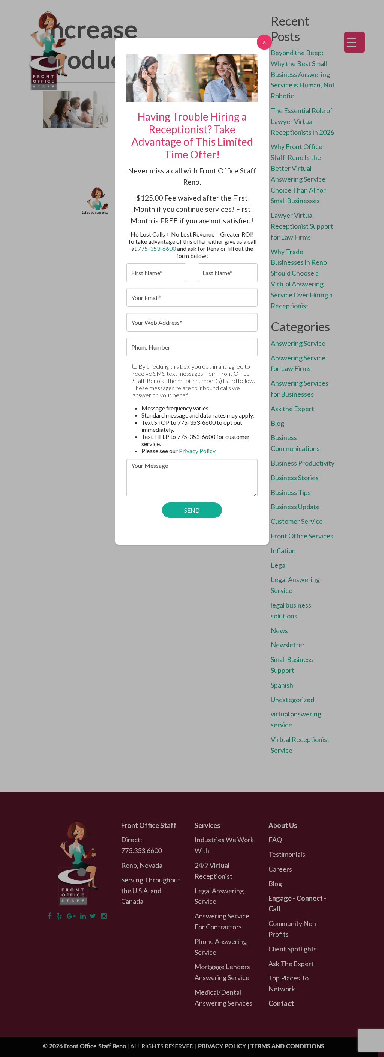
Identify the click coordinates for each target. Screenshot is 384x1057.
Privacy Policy (197, 450)
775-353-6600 (157, 248)
